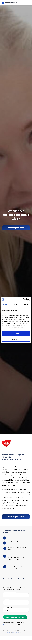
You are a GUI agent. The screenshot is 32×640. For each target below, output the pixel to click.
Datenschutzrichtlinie (9, 627)
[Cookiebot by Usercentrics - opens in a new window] (23, 299)
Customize (15, 339)
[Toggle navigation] (27, 2)
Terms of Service (15, 632)
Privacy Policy (6, 632)
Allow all (16, 333)
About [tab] (26, 304)
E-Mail (6, 600)
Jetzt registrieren (16, 227)
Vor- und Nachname (10, 593)
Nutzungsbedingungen (9, 624)
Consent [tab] (5, 304)
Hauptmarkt (8, 607)
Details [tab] (16, 304)
